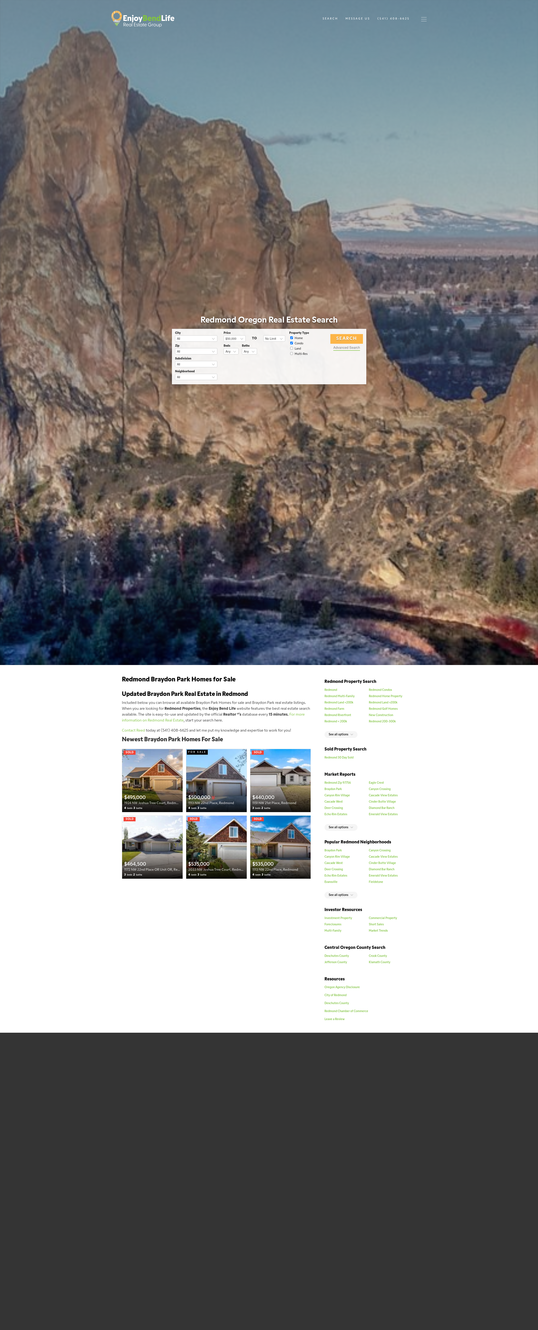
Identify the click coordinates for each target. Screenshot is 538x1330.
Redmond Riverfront (337, 715)
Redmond (330, 690)
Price (227, 333)
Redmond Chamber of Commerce (346, 1011)
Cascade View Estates (383, 795)
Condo (298, 343)
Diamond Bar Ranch (381, 808)
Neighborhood (185, 371)
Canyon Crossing (380, 789)
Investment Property (338, 918)
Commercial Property (383, 918)
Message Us (357, 18)
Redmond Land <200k (338, 702)
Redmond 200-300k (382, 721)
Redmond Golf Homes (383, 709)
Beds (227, 346)
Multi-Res (300, 354)
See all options (338, 734)
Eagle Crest (376, 783)
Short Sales (376, 924)
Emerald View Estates (383, 814)
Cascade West (333, 801)
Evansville (331, 882)
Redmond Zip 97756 (337, 783)
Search (330, 18)
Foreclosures (332, 924)
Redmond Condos (380, 690)
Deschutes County (336, 956)
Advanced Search (346, 347)
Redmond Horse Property (385, 696)
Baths (246, 346)
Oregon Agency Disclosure (342, 987)
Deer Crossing (333, 808)
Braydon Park (333, 789)
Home (298, 338)
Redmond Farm (334, 709)
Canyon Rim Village (337, 795)
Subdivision (183, 358)
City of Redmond (335, 995)
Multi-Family (332, 930)
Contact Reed (133, 731)
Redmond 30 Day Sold (338, 757)
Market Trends (378, 930)
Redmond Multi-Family (339, 696)
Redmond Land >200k (383, 702)
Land (297, 348)
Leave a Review (334, 1019)
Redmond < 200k (335, 721)
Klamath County (379, 962)
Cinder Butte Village (382, 801)
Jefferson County (335, 962)
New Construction (381, 715)
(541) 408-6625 (393, 18)
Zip (177, 346)
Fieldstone (376, 882)
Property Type (299, 333)
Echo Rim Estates (335, 814)
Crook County (378, 956)
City (178, 333)
